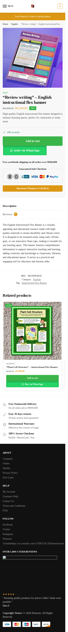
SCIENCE (10, 364)
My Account (9, 491)
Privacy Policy (10, 473)
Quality (6, 468)
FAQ (5, 510)
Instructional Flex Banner (34, 282)
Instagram (8, 534)
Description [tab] (9, 206)
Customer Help (10, 496)
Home (5, 24)
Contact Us (8, 501)
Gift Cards (8, 477)
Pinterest (7, 538)
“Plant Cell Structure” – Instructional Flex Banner (32, 367)
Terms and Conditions (14, 505)
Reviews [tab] (9, 214)
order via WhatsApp (26, 150)
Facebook (8, 524)
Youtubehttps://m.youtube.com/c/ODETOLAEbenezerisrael (33, 543)
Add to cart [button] (32, 378)
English (14, 24)
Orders (6, 463)
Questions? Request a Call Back (33, 188)
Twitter (6, 529)
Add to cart (33, 141)
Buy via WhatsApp (33, 384)
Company (8, 458)
